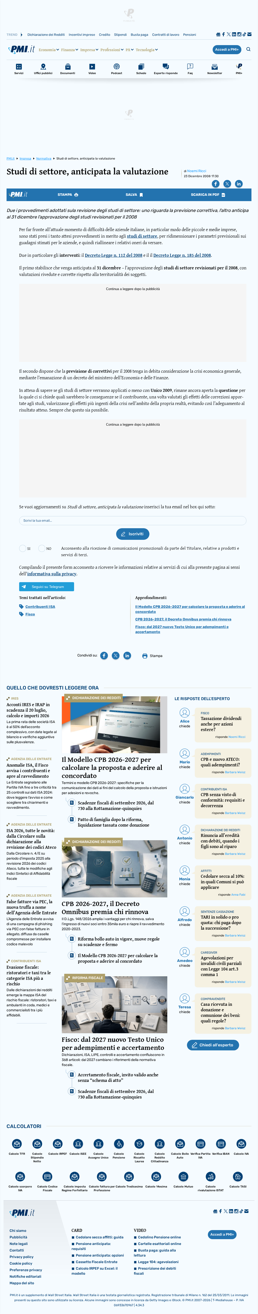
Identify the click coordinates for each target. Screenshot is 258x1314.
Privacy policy (22, 1257)
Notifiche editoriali (25, 1276)
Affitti (206, 871)
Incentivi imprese (82, 35)
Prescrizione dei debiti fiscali (155, 1271)
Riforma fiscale (87, 978)
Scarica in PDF (205, 195)
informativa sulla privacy (51, 573)
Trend (12, 35)
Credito (104, 35)
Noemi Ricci (196, 171)
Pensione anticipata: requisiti (91, 1246)
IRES (14, 698)
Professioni (110, 49)
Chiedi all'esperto (216, 1045)
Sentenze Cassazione (217, 912)
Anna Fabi (238, 894)
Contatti (17, 1250)
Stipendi (120, 35)
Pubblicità (18, 1237)
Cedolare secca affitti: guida (99, 1237)
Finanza (68, 49)
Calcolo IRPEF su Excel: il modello (95, 1271)
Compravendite (213, 999)
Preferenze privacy (26, 1270)
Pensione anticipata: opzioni (100, 1255)
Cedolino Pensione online (159, 1237)
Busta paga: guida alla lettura (155, 1253)
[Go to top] (219, 1297)
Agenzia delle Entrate (31, 759)
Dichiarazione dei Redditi (46, 35)
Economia (47, 49)
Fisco (30, 614)
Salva (132, 195)
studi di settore (142, 236)
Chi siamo (18, 1231)
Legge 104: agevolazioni (158, 1262)
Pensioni (189, 35)
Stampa (65, 195)
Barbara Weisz (235, 772)
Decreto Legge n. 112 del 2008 (113, 255)
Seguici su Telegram (48, 587)
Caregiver (209, 952)
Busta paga (139, 35)
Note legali (19, 1244)
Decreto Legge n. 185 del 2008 (182, 255)
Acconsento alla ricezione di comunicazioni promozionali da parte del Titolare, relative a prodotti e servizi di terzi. (150, 551)
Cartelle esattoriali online (159, 1244)
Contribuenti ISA (40, 607)
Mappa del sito (22, 1283)
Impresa (87, 49)
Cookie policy (21, 1263)
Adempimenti (211, 754)
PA (128, 49)
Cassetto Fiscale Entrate (96, 1262)
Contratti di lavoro (165, 35)
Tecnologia (145, 49)
